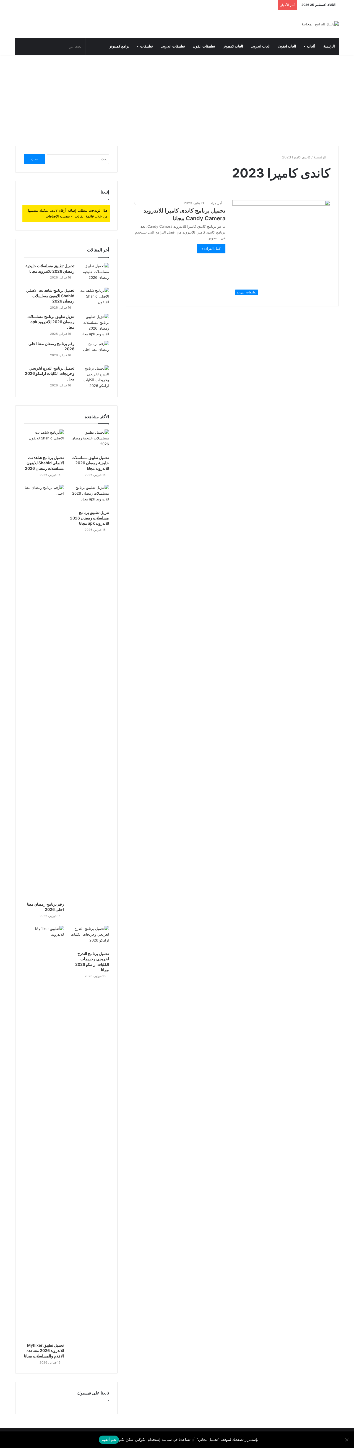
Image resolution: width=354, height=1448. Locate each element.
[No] (347, 1439)
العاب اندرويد (260, 46)
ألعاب (311, 46)
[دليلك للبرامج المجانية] (320, 24)
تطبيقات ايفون (204, 46)
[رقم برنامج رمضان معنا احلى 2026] (94, 351)
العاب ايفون (287, 46)
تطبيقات (146, 46)
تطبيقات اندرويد (173, 46)
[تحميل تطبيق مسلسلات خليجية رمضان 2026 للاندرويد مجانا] (94, 273)
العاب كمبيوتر (233, 46)
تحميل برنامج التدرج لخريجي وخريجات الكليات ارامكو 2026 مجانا (49, 373)
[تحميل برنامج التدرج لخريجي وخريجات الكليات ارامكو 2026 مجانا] (94, 377)
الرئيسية (320, 157)
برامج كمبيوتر (119, 46)
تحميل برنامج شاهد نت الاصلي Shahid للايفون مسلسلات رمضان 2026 (50, 295)
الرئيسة (329, 46)
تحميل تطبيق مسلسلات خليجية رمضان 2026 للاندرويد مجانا (90, 463)
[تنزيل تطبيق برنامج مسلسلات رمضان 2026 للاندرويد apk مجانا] (94, 325)
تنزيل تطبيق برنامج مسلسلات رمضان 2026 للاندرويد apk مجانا (50, 322)
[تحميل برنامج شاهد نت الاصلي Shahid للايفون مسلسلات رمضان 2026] (94, 298)
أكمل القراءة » (211, 248)
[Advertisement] (177, 98)
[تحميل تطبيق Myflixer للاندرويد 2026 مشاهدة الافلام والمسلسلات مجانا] (44, 1133)
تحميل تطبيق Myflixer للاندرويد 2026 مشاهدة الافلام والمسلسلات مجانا (44, 1350)
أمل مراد (216, 203)
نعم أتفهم (108, 1439)
